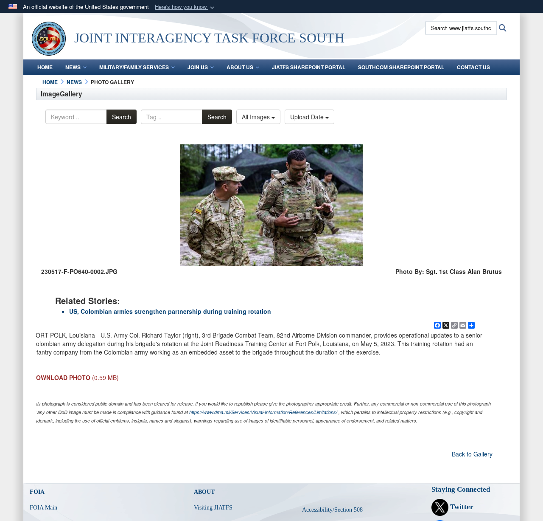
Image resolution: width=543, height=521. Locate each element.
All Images (257, 117)
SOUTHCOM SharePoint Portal (401, 67)
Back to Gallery (472, 454)
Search (121, 117)
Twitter (460, 507)
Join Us (198, 67)
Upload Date (307, 117)
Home (45, 67)
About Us (240, 67)
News (73, 67)
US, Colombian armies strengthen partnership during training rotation (170, 311)
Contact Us (473, 67)
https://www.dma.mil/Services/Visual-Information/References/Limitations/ (263, 412)
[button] (185, 7)
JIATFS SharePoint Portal (308, 67)
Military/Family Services (134, 67)
